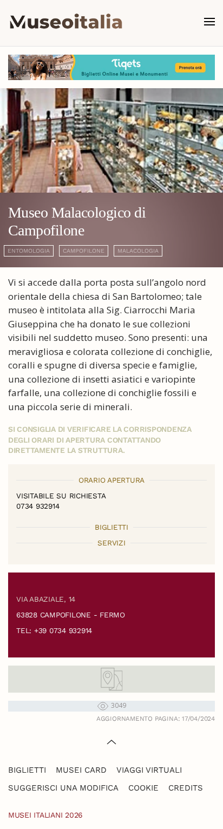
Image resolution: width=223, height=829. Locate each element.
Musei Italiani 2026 (45, 815)
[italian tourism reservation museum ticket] (111, 67)
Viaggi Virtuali (149, 770)
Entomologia (29, 250)
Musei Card (81, 770)
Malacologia (138, 250)
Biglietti (27, 770)
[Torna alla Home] (66, 21)
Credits (185, 788)
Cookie (143, 788)
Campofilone (83, 250)
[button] (209, 21)
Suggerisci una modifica (63, 788)
